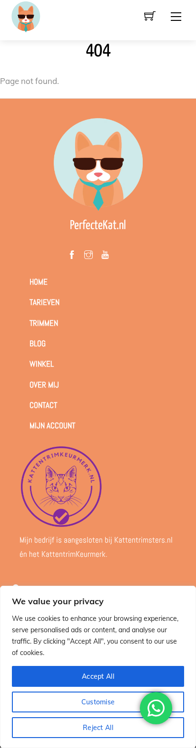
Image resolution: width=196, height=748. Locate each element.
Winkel (41, 364)
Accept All (98, 676)
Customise (98, 702)
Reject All (98, 727)
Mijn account (52, 425)
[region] (98, 667)
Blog (37, 343)
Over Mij (44, 384)
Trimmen (43, 323)
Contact (43, 405)
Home (38, 282)
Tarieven (44, 302)
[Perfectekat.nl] (26, 16)
